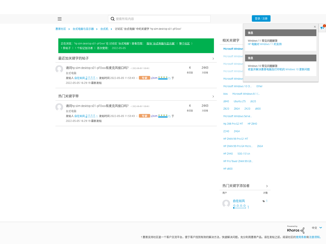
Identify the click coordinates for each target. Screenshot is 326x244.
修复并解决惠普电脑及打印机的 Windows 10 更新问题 (279, 69)
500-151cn (244, 153)
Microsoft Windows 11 (235, 56)
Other (259, 86)
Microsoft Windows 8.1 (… (246, 93)
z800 (258, 108)
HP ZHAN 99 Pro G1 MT (235, 138)
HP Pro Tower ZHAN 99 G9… (238, 161)
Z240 (226, 131)
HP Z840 (252, 123)
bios (225, 93)
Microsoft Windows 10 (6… (237, 48)
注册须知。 (315, 237)
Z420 (247, 108)
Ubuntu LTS (240, 101)
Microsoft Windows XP (235, 78)
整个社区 (184, 43)
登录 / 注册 (261, 18)
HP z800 (228, 168)
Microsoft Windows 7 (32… (237, 71)
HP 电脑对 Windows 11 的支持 (265, 44)
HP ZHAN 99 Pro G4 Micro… (237, 146)
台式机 (104, 28)
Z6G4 (260, 146)
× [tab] (314, 26)
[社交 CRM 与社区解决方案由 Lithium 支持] (295, 229)
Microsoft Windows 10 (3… (237, 86)
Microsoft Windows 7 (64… (237, 64)
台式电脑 (71, 73)
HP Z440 (228, 153)
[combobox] (159, 19)
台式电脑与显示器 (83, 28)
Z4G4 (237, 131)
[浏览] (58, 19)
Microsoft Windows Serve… (237, 116)
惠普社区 (60, 28)
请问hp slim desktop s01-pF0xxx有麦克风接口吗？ (107, 68)
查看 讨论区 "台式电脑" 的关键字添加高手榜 (245, 186)
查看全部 (136, 58)
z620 (253, 101)
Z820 (226, 108)
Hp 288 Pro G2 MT (233, 123)
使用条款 (301, 237)
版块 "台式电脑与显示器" (161, 43)
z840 (226, 101)
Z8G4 (237, 108)
